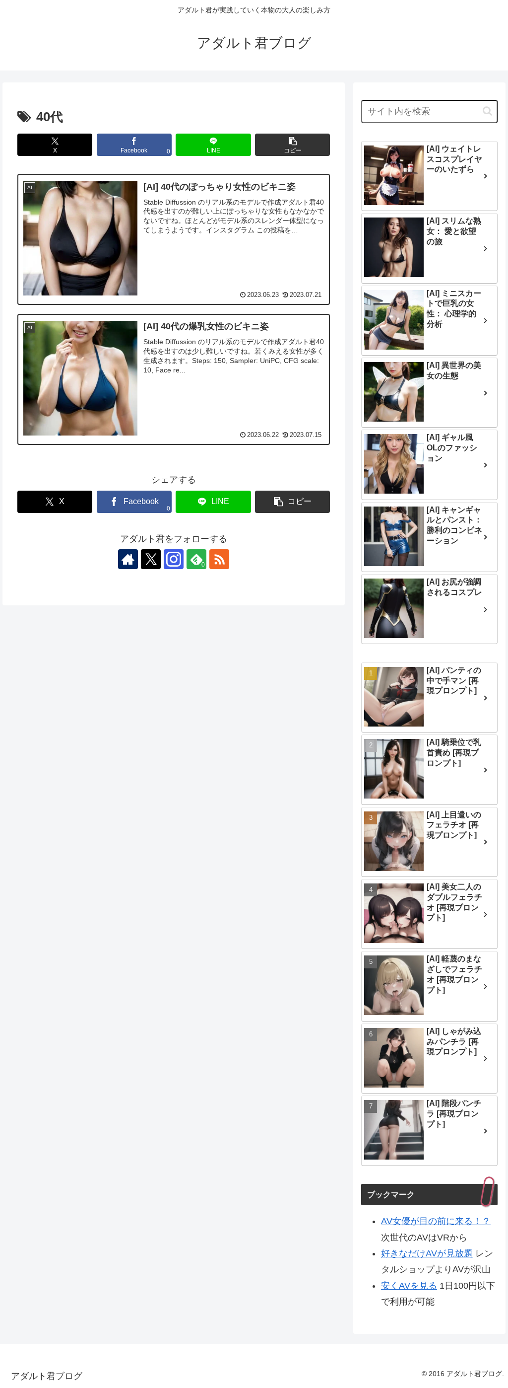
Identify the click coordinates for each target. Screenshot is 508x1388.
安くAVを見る (409, 1286)
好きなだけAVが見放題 (427, 1253)
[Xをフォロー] (151, 559)
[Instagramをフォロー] (174, 559)
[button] (292, 145)
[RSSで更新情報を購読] (219, 559)
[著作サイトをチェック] (128, 559)
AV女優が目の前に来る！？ (436, 1221)
